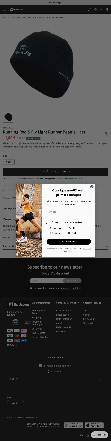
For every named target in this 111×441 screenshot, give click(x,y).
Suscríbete (68, 241)
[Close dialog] (92, 187)
